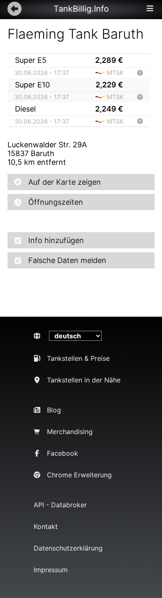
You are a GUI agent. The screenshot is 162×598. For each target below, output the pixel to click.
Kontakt (46, 526)
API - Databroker (60, 505)
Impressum (51, 570)
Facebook (62, 453)
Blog (54, 410)
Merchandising (70, 431)
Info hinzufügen (56, 240)
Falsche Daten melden (67, 260)
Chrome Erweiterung (79, 475)
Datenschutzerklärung (68, 548)
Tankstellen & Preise (78, 358)
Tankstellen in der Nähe (83, 380)
